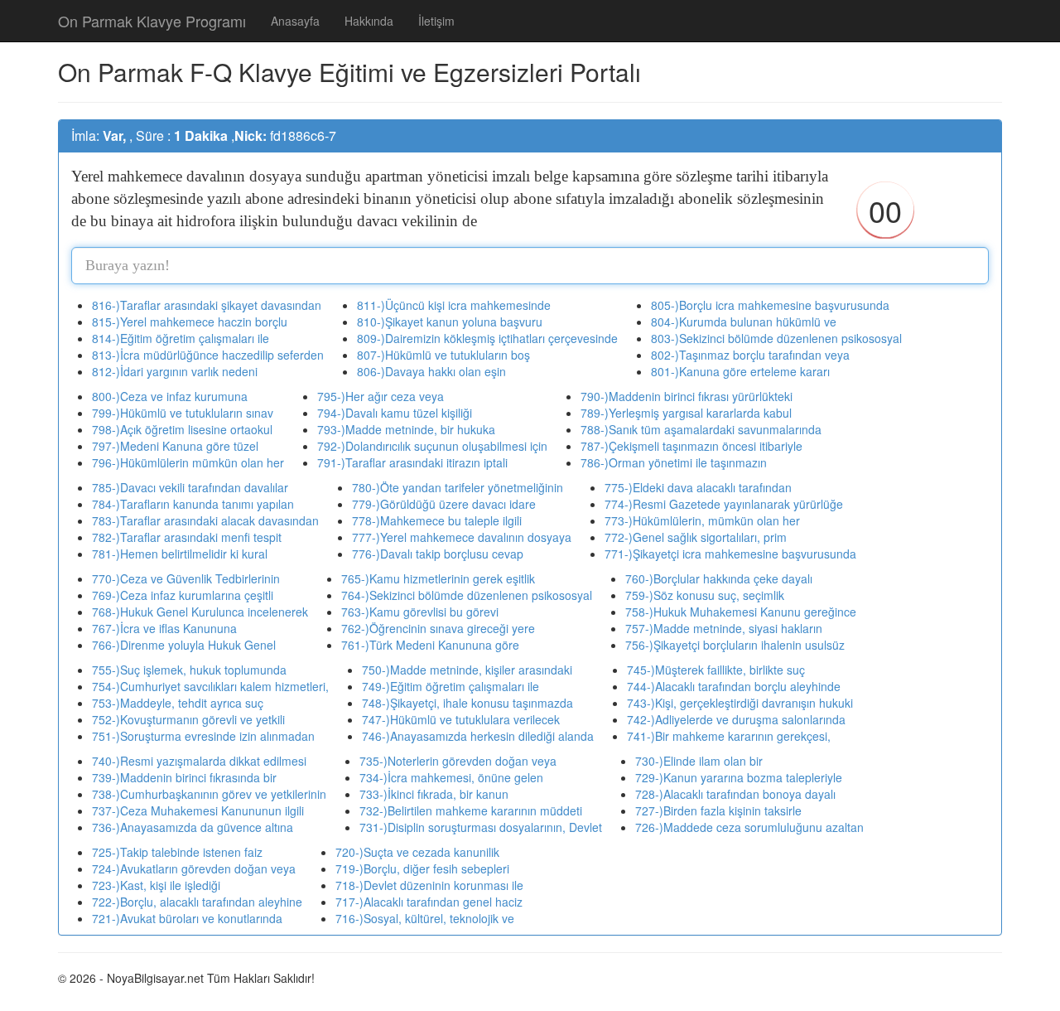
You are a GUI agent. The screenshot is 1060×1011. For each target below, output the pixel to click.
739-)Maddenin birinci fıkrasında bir (184, 777)
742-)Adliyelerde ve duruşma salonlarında (736, 719)
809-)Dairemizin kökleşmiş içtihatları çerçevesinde (487, 338)
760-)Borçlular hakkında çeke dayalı (718, 578)
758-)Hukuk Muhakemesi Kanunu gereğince (740, 611)
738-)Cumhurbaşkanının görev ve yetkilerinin (209, 794)
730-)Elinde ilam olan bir (699, 760)
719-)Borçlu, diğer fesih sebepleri (422, 868)
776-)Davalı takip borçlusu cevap (437, 553)
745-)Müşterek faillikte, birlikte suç (716, 669)
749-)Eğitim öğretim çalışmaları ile (450, 686)
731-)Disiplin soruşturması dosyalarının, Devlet (480, 827)
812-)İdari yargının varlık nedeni (175, 371)
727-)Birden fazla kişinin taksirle (718, 810)
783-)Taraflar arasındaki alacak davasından (205, 520)
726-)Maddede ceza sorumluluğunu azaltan (749, 827)
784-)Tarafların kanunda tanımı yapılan (193, 504)
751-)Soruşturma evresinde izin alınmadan (203, 736)
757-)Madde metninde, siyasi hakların (723, 628)
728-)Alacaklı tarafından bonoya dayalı (735, 794)
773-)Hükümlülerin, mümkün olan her (702, 520)
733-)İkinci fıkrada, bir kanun (433, 794)
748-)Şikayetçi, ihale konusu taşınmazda (467, 702)
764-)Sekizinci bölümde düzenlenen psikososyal (466, 595)
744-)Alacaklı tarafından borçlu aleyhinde (734, 686)
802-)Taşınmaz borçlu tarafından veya (750, 354)
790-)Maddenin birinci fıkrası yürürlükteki (687, 396)
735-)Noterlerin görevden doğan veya (457, 760)
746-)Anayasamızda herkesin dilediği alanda (478, 736)
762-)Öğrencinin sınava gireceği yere (438, 628)
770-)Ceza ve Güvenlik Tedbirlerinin (186, 578)
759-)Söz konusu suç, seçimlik (704, 595)
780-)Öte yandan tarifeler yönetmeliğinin (457, 487)
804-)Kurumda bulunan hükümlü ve (743, 321)
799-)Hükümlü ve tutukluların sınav (182, 412)
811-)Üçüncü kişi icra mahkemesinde (454, 305)
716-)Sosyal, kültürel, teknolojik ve (424, 918)
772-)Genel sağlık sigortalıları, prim (696, 537)
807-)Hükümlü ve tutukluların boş (443, 354)
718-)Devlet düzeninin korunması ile (429, 885)
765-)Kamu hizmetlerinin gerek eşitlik (438, 578)
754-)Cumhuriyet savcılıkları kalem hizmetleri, (210, 686)
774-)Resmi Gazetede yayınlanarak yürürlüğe (724, 504)
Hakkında (368, 20)
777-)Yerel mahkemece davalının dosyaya (461, 537)
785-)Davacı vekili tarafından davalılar (190, 487)
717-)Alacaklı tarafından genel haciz (429, 901)
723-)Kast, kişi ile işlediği (156, 885)
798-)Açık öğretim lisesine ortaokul (182, 429)
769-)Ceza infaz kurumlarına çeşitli (182, 595)
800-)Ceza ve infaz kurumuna (170, 396)
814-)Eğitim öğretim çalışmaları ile (180, 338)
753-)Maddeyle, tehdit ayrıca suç (177, 702)
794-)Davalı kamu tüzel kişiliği (394, 412)
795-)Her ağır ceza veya (380, 396)
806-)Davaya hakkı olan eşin (431, 371)
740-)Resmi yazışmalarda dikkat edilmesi (199, 760)
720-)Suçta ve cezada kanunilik (417, 852)
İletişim (436, 20)
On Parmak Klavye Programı (152, 20)
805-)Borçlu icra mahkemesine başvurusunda (770, 305)
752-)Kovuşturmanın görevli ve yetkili (188, 719)
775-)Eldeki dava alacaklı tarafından (698, 487)
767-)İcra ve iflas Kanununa (164, 628)
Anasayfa (295, 20)
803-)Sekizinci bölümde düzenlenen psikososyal (776, 338)
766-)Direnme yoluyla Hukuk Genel (184, 644)
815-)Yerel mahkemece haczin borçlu (189, 321)
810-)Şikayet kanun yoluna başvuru (449, 321)
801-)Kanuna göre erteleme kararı (740, 371)
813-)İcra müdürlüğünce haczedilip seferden (208, 354)
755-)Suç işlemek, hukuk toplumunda (189, 669)
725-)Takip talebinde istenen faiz (177, 852)
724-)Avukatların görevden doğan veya (194, 868)
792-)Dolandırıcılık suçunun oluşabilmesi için (432, 446)
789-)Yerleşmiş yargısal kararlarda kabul (686, 412)
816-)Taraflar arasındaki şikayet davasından (206, 305)
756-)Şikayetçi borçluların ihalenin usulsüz (735, 644)
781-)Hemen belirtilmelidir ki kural (179, 553)
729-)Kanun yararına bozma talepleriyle (738, 777)
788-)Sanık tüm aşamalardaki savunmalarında (701, 429)
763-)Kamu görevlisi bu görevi (420, 611)
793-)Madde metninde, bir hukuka (406, 429)
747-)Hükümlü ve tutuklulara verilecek (461, 719)
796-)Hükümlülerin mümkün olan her (188, 462)
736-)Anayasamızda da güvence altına (192, 827)
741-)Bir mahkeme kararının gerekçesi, (729, 736)
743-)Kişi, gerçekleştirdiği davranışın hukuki (740, 702)
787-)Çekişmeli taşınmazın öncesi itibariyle (691, 446)
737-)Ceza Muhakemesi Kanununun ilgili (198, 810)
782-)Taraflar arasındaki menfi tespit (187, 537)
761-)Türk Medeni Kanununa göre (430, 644)
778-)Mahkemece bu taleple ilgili (437, 520)
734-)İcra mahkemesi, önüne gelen (451, 777)
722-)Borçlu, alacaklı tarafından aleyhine (197, 901)
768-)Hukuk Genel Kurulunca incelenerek (200, 611)
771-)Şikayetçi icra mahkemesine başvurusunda (730, 553)
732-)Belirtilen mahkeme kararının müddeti (470, 810)
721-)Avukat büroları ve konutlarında (187, 918)
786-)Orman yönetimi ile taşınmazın (674, 462)
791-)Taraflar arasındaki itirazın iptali (412, 462)
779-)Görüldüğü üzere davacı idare (444, 504)
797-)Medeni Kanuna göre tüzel (175, 446)
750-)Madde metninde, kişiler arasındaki (467, 669)
